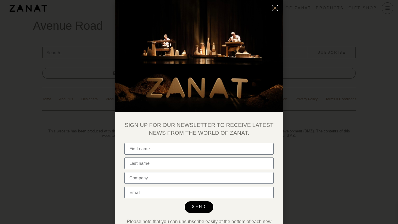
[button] (275, 8)
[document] (199, 112)
